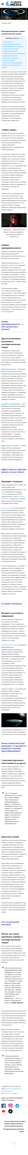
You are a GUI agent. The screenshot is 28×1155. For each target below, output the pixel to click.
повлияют (4, 494)
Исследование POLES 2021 (9, 645)
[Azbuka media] (14, 5)
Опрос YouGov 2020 (7, 508)
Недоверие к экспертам (9, 51)
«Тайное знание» (7, 42)
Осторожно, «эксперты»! (11, 604)
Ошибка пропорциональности (12, 44)
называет (22, 766)
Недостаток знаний (8, 60)
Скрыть (20, 38)
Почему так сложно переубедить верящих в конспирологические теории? (12, 65)
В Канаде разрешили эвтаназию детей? (13, 1130)
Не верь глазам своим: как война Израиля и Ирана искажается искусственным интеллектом (14, 1124)
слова (3, 1050)
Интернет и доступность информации (13, 53)
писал (20, 998)
